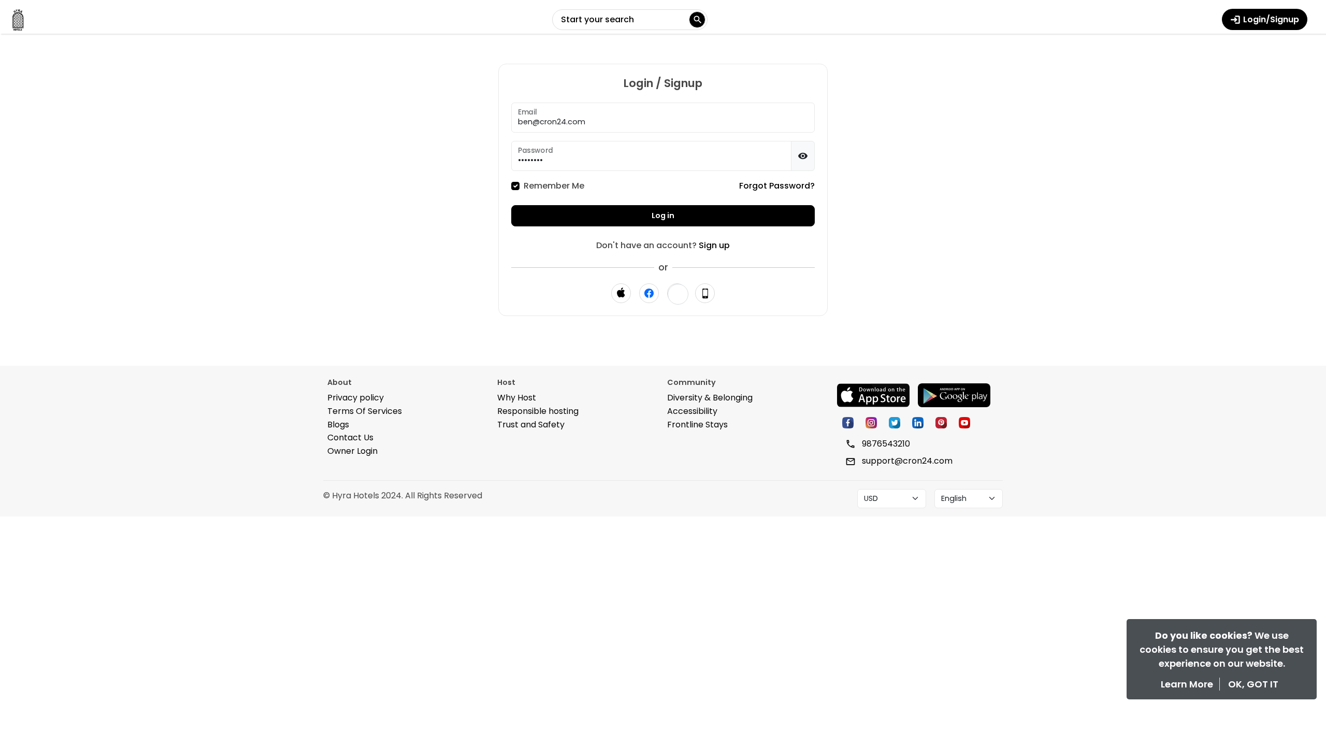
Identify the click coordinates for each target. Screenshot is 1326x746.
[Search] (697, 19)
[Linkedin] (916, 422)
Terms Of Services (364, 411)
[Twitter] (893, 422)
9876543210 (885, 444)
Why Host (516, 398)
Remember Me (554, 186)
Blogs (338, 425)
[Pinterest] (939, 422)
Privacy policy (355, 398)
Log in (663, 215)
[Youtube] (963, 422)
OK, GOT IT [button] (1253, 684)
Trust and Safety (531, 425)
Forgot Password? (777, 186)
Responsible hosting (538, 411)
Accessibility (692, 411)
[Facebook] (846, 422)
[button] (678, 294)
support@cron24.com (906, 461)
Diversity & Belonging (710, 398)
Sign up (714, 245)
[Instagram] (870, 422)
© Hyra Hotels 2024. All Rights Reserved (402, 495)
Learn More (1188, 684)
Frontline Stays (697, 425)
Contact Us (350, 437)
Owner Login (352, 451)
